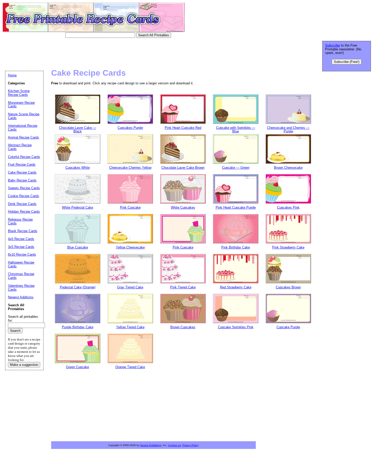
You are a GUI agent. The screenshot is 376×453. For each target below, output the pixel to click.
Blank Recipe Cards (22, 231)
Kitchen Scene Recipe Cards (19, 93)
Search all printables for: (23, 318)
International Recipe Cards (22, 127)
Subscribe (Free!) (346, 62)
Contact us (174, 445)
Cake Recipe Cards (22, 172)
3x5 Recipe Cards (21, 247)
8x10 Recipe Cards (22, 254)
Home (12, 75)
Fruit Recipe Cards (22, 164)
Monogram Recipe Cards (21, 104)
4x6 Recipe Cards (21, 239)
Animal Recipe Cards (23, 137)
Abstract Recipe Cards (20, 147)
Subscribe (332, 45)
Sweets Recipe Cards (24, 188)
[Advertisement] (98, 52)
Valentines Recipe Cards (21, 287)
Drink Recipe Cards (22, 204)
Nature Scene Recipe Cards (23, 116)
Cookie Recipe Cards (23, 196)
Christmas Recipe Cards (21, 276)
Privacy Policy (190, 445)
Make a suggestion (24, 365)
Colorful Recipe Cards (24, 157)
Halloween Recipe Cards (21, 264)
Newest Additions (21, 297)
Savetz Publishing (150, 445)
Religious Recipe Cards (20, 221)
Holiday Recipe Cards (24, 211)
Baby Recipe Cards (22, 180)
